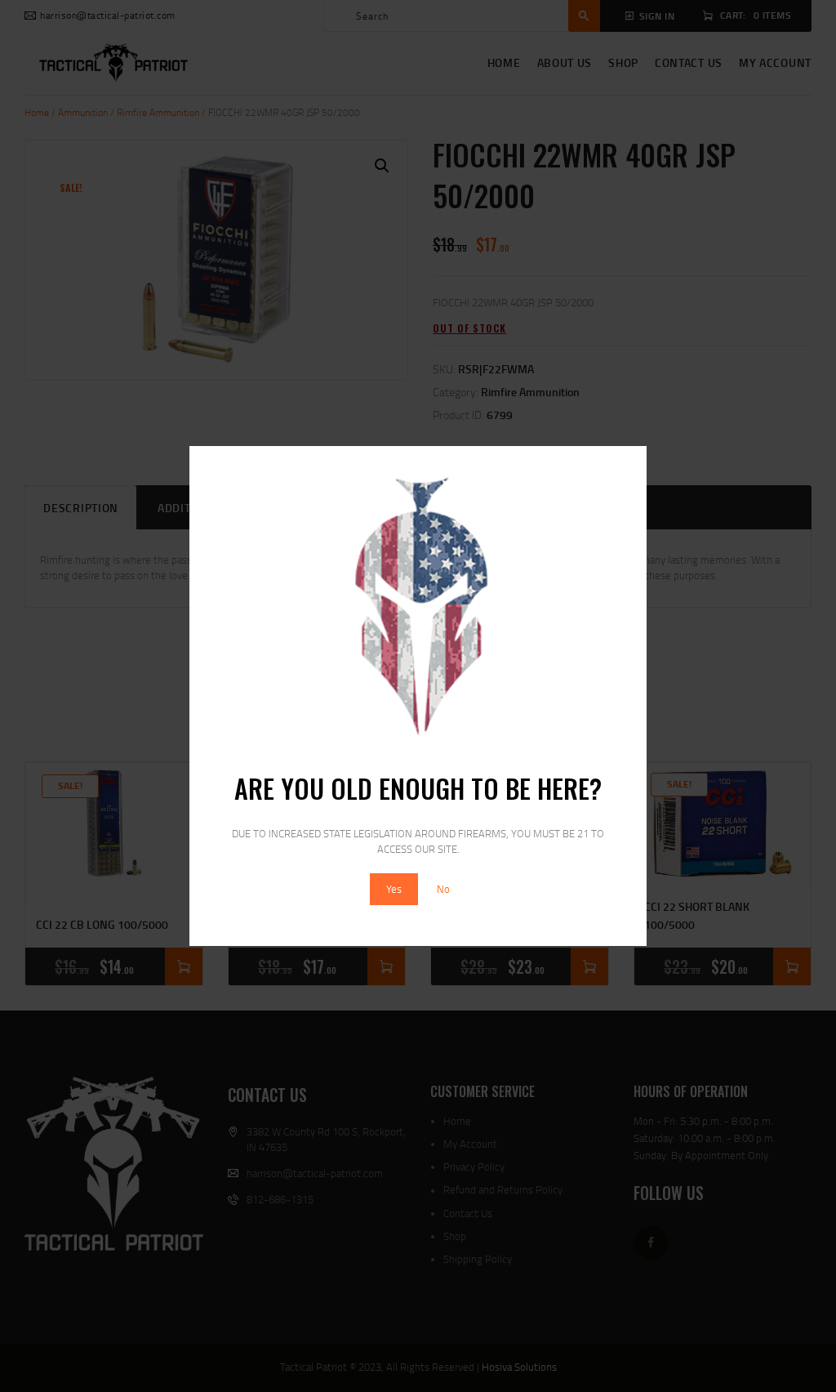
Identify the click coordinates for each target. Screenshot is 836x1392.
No (443, 888)
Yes (394, 888)
